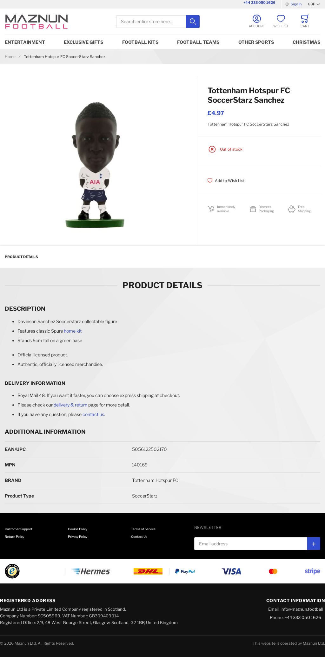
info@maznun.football (302, 609)
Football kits (140, 42)
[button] (314, 4)
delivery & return (70, 404)
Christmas (306, 42)
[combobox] (158, 21)
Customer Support (18, 529)
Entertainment (25, 42)
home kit (73, 331)
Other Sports (256, 42)
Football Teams (198, 42)
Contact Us (139, 536)
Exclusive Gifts (83, 42)
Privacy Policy (77, 536)
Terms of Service (143, 529)
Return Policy (14, 536)
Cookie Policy (77, 529)
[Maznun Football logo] (36, 22)
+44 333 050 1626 (259, 2)
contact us (93, 414)
